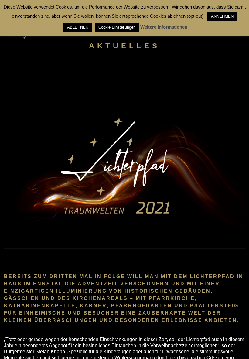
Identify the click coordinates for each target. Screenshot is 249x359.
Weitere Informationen (163, 27)
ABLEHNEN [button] (77, 27)
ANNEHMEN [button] (222, 16)
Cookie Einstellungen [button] (116, 27)
